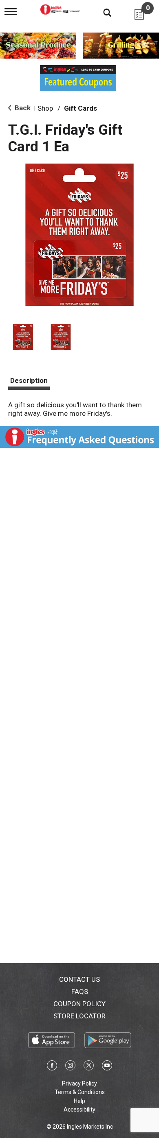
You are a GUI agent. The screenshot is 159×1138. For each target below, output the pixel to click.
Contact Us (79, 979)
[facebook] (52, 1067)
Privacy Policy (79, 1083)
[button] (23, 337)
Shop (45, 108)
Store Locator (79, 1016)
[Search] (101, 12)
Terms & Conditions (80, 1092)
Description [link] (29, 380)
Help (79, 1101)
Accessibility (79, 1109)
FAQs (79, 991)
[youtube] (107, 1067)
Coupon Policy (79, 1004)
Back (22, 108)
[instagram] (70, 1067)
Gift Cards (80, 108)
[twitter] (89, 1067)
